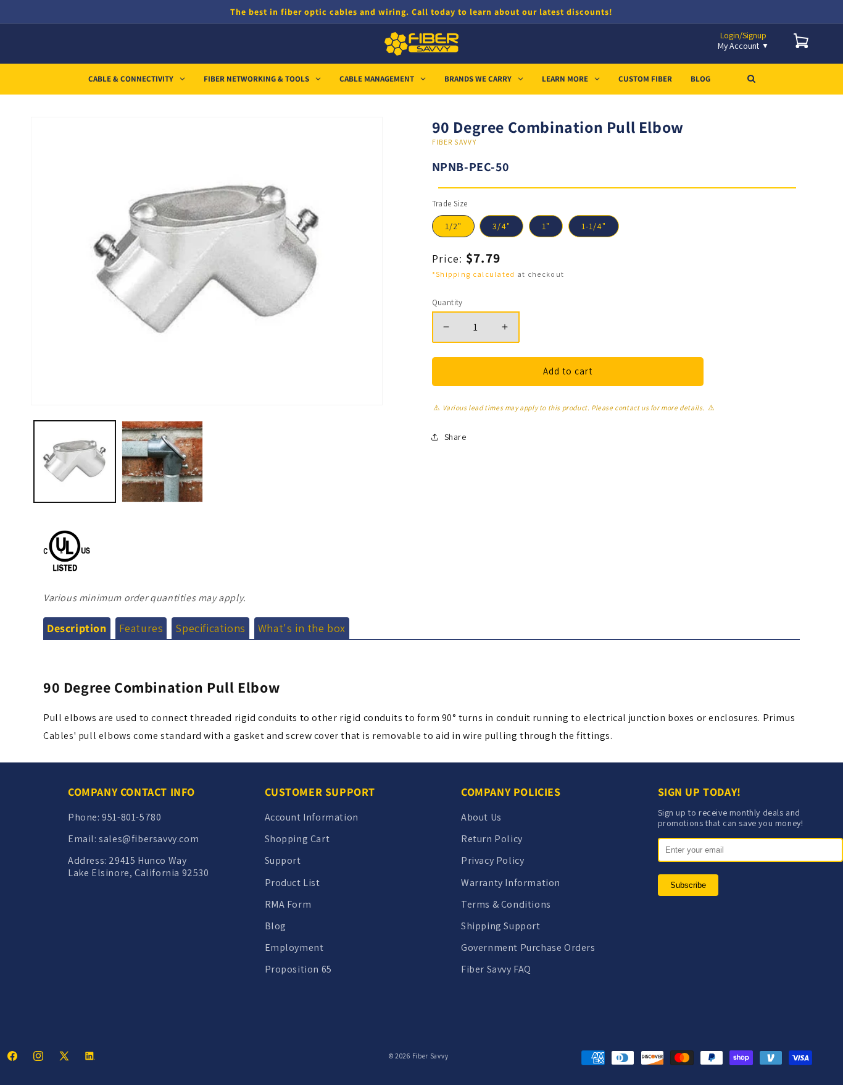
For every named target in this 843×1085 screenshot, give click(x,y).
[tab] (76, 628)
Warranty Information (510, 882)
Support (283, 860)
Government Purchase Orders (528, 947)
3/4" (501, 226)
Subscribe (688, 885)
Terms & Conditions (506, 904)
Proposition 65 (298, 969)
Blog (275, 925)
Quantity (447, 302)
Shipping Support (501, 925)
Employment (294, 947)
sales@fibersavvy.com (149, 838)
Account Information (312, 817)
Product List (292, 882)
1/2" (453, 226)
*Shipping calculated (473, 274)
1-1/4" (593, 226)
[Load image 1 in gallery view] (74, 461)
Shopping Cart (297, 838)
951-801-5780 (131, 817)
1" (546, 226)
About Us (481, 817)
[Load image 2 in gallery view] (162, 461)
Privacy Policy (492, 860)
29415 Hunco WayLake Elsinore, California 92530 (138, 866)
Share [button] (455, 436)
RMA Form (288, 904)
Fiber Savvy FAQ (496, 969)
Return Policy (492, 838)
